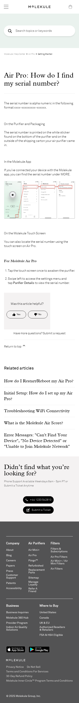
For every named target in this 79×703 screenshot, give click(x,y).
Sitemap (33, 577)
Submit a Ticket (41, 510)
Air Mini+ (34, 550)
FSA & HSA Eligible (51, 635)
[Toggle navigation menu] (6, 6)
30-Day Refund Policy (19, 676)
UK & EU (44, 623)
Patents (11, 583)
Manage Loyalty (33, 583)
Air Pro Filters (59, 557)
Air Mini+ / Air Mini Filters (59, 562)
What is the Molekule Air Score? (33, 423)
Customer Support (12, 576)
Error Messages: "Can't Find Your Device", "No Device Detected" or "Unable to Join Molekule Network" (37, 441)
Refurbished (35, 565)
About (9, 550)
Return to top (13, 346)
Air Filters (57, 568)
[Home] (39, 7)
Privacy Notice (15, 667)
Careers (11, 560)
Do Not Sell (33, 667)
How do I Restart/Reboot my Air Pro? (38, 381)
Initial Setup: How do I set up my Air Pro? (38, 396)
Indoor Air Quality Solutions (16, 628)
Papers (10, 565)
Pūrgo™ (33, 560)
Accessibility (14, 588)
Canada (44, 617)
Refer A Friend (32, 590)
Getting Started (45, 54)
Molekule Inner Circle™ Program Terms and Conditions (39, 680)
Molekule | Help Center (14, 54)
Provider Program (17, 623)
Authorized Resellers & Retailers (52, 628)
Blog (9, 555)
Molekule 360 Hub (17, 617)
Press (9, 571)
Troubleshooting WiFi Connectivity (37, 411)
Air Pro (31, 54)
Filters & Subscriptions (59, 550)
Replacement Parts (36, 571)
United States (48, 612)
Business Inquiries (17, 612)
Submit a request (54, 333)
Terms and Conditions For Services (27, 671)
